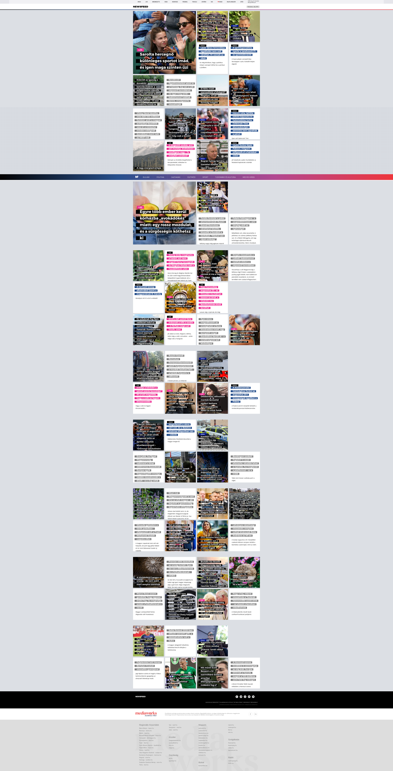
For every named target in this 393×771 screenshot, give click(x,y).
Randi (220, 1)
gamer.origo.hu (203, 735)
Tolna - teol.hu (143, 765)
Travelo (194, 1)
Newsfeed (175, 1)
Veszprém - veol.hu (175, 727)
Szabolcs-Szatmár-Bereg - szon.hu (150, 762)
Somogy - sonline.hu (145, 760)
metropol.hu (232, 727)
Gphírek (204, 1)
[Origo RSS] (253, 696)
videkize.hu (202, 752)
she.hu (230, 732)
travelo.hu (202, 745)
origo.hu (171, 748)
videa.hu (231, 748)
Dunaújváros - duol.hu (146, 740)
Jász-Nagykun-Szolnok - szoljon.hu (150, 752)
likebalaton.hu (203, 738)
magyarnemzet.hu (175, 740)
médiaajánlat (254, 702)
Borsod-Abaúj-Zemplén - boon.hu (150, 735)
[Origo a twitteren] (241, 696)
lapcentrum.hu (233, 750)
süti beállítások (238, 702)
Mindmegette (156, 1)
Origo (139, 1)
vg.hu (170, 758)
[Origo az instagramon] (245, 696)
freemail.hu (231, 743)
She (212, 1)
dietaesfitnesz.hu (204, 747)
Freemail (185, 1)
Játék (241, 1)
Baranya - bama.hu (145, 730)
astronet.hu (202, 728)
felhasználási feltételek (226, 702)
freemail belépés (253, 7)
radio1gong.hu (233, 761)
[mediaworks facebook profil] (250, 714)
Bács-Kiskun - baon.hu (146, 728)
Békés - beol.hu (144, 733)
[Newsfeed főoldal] (140, 696)
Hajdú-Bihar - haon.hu (146, 747)
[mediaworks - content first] (146, 714)
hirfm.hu (231, 763)
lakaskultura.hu (203, 733)
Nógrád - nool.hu (144, 757)
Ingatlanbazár (231, 1)
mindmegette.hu (204, 743)
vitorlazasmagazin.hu (205, 750)
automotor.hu (203, 730)
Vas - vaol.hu (173, 725)
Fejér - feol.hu (143, 743)
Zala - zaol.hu (173, 730)
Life (147, 1)
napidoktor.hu (203, 740)
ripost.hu (231, 725)
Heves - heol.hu (144, 750)
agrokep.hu (172, 761)
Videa (166, 1)
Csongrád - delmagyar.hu (147, 738)
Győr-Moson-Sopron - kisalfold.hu (150, 745)
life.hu (230, 730)
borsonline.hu (203, 765)
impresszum (246, 702)
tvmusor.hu (202, 755)
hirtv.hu (171, 745)
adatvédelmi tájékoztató (212, 702)
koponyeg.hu (232, 745)
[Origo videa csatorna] (249, 696)
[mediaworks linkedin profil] (256, 714)
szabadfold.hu (173, 743)
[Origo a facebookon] (237, 696)
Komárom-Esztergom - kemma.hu (150, 755)
